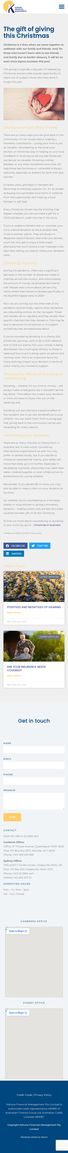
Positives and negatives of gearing (34, 607)
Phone (8, 774)
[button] (61, 6)
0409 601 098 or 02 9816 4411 (21, 836)
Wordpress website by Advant (34, 1137)
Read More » (14, 612)
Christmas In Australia (47, 525)
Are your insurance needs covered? (26, 668)
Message (9, 790)
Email (7, 759)
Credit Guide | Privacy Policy (34, 1095)
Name (7, 743)
